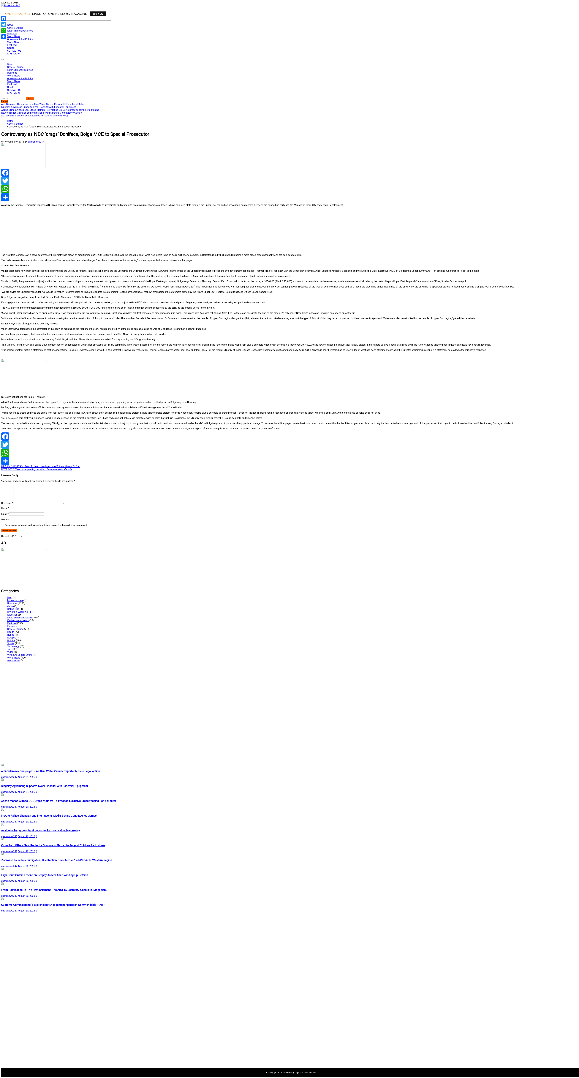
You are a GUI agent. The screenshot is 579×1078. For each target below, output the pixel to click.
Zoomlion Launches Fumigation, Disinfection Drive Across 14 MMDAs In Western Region (56, 860)
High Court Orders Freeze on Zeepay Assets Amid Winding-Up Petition (44, 875)
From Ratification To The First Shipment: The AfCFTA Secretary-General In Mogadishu (54, 890)
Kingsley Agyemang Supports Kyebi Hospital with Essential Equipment (44, 786)
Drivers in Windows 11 (19, 611)
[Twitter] (289, 181)
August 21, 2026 (26, 777)
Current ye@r (8, 536)
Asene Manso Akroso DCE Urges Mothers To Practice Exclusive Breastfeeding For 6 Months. (59, 801)
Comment (7, 503)
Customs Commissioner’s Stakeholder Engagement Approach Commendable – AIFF (53, 905)
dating (10, 606)
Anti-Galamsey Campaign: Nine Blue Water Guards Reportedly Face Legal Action (50, 771)
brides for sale (15, 600)
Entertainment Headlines (20, 30)
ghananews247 (36, 141)
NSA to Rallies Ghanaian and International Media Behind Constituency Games (49, 815)
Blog (9, 597)
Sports (10, 47)
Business (12, 33)
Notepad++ (13, 637)
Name (5, 508)
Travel (10, 649)
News (10, 25)
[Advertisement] (91, 230)
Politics (11, 640)
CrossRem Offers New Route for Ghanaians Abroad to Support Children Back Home (53, 845)
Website (5, 519)
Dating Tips (13, 609)
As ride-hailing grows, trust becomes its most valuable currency (40, 830)
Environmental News (18, 620)
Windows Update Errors (19, 654)
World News (13, 36)
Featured (12, 45)
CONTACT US (14, 50)
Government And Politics (20, 39)
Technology (13, 646)
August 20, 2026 (26, 806)
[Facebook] (289, 173)
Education (12, 614)
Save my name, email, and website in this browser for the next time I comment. (46, 525)
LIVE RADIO (13, 53)
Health (10, 631)
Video (10, 652)
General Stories (15, 27)
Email (5, 514)
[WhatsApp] (289, 189)
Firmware (12, 626)
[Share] (289, 197)
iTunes (10, 634)
